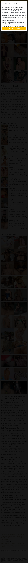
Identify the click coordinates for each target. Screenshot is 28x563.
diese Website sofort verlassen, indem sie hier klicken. (14, 18)
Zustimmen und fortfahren (14, 28)
